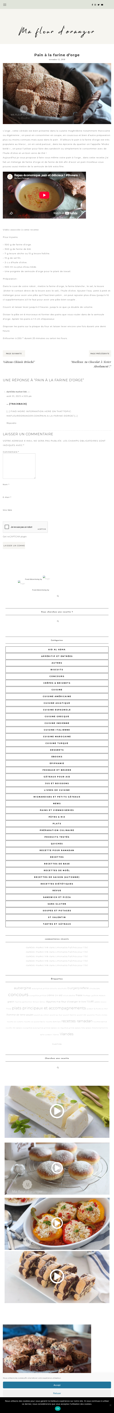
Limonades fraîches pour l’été (71, 947)
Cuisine (57, 690)
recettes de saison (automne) (57, 877)
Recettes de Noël (57, 870)
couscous (72, 135)
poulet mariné (69, 1015)
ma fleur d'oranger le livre (71, 1001)
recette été (11, 1028)
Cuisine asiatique (57, 703)
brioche (53, 989)
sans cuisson (46, 1035)
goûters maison (98, 995)
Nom (6, 484)
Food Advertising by (33, 579)
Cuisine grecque (57, 716)
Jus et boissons (57, 783)
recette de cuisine (15, 1022)
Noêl (90, 1001)
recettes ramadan (77, 1021)
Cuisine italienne (57, 730)
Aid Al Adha (57, 649)
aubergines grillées (40, 989)
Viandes (67, 1034)
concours (56, 676)
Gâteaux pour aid (57, 777)
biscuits (57, 669)
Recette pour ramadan (57, 850)
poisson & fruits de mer (97, 1009)
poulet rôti (81, 1015)
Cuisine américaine (57, 696)
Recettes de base (57, 864)
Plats (57, 823)
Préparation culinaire (57, 830)
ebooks (57, 757)
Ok (57, 1408)
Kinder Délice (39, 1002)
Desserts (57, 750)
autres (57, 663)
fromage (87, 995)
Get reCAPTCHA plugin (15, 536)
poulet (30, 1014)
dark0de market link (17, 391)
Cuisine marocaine (57, 736)
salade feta (80, 1028)
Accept (57, 1385)
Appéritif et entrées (57, 656)
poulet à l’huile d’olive (97, 1015)
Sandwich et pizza (57, 897)
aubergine (22, 988)
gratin (11, 1001)
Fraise (79, 995)
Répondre (11, 423)
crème (50, 995)
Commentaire (11, 452)
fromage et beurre (57, 770)
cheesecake (95, 989)
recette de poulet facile (34, 1022)
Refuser (57, 1393)
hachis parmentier (23, 1002)
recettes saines (100, 1022)
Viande (56, 1035)
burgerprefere (78, 988)
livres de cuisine (57, 790)
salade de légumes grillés (62, 1028)
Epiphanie (57, 763)
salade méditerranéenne (97, 1028)
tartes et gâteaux (57, 924)
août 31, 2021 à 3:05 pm (19, 396)
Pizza (8, 1009)
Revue (57, 890)
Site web (7, 510)
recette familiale (53, 1022)
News (57, 803)
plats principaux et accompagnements (49, 1008)
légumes (51, 1001)
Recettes (57, 857)
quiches (57, 844)
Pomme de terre (16, 1014)
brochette (62, 989)
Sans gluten (57, 904)
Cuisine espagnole (57, 710)
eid (60, 995)
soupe (58, 135)
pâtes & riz (57, 817)
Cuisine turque (56, 743)
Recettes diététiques (57, 884)
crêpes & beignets (57, 683)
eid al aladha (69, 995)
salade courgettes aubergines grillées (33, 1028)
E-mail (7, 497)
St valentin (57, 917)
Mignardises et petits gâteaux (57, 797)
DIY (56, 995)
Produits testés (57, 837)
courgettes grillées (37, 995)
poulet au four (56, 1015)
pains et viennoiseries (57, 810)
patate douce (100, 1002)
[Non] (110, 1405)
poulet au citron (41, 1015)
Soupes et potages (57, 910)
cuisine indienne (57, 723)
